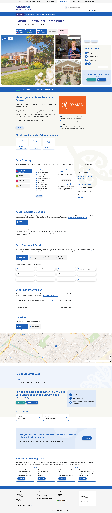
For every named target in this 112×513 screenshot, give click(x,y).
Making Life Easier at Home (33, 1)
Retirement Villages (49, 1)
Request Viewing (32, 402)
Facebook (60, 494)
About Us (82, 10)
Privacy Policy (68, 508)
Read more (21, 478)
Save (87, 41)
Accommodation (37, 89)
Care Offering (26, 89)
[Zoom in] (110, 356)
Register (88, 10)
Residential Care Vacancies (42, 496)
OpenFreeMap (91, 361)
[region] (56, 348)
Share (94, 41)
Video (10, 38)
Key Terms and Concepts (42, 495)
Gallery (5, 38)
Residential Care (63, 1)
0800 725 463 (85, 497)
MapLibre (86, 361)
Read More (19, 127)
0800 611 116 (85, 501)
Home (19, 1)
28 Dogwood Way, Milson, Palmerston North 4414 (31, 25)
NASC (38, 494)
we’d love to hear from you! (50, 295)
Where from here (89, 1)
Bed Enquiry (101, 80)
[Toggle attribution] (110, 361)
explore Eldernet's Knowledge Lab (64, 166)
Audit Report (81, 197)
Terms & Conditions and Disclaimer (59, 508)
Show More (39, 195)
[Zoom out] (110, 358)
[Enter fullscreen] (110, 334)
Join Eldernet (86, 438)
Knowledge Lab (76, 1)
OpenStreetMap (107, 361)
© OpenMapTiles (97, 361)
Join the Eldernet (88, 38)
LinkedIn (59, 495)
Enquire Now (91, 80)
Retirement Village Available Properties (45, 498)
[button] (25, 269)
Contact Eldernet (20, 491)
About (18, 89)
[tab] (24, 171)
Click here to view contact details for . (25, 505)
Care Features (49, 89)
